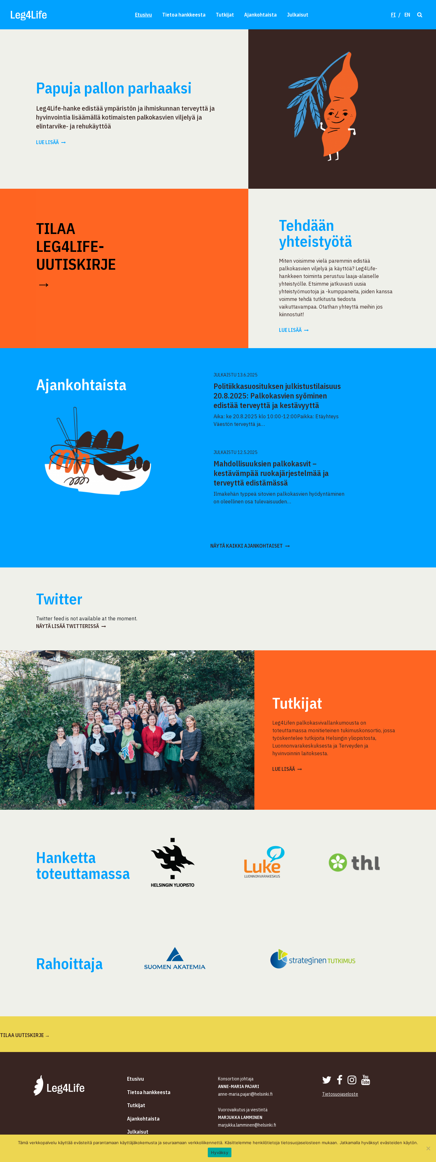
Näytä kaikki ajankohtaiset (246, 546)
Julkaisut (297, 15)
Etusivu (143, 15)
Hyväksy (219, 1152)
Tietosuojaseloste (340, 1094)
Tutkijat (225, 15)
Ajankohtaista (260, 15)
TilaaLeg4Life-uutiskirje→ (76, 255)
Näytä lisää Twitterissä (67, 626)
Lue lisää (47, 142)
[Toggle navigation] (419, 14)
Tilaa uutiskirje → (25, 1035)
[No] (428, 1148)
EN (407, 15)
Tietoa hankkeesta (184, 15)
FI (393, 15)
